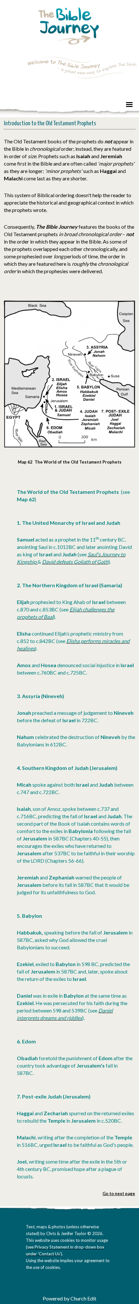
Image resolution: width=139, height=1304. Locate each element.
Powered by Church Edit (69, 1298)
